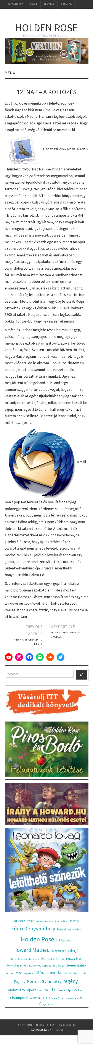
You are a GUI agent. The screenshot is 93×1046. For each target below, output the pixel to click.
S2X (40, 989)
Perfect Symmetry (44, 981)
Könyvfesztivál (16, 965)
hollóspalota (63, 940)
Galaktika (64, 929)
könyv (60, 959)
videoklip (56, 997)
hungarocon (58, 951)
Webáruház (15, 4)
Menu (10, 72)
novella (54, 972)
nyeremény (70, 973)
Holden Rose (46, 27)
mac (18, 973)
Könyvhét (35, 965)
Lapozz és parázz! (53, 965)
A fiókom (66, 4)
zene (78, 997)
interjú (73, 950)
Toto (44, 998)
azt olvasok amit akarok (47, 921)
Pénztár (49, 4)
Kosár (33, 4)
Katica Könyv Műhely (21, 959)
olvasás (82, 973)
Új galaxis (46, 1004)
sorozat (61, 990)
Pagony (19, 981)
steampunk (19, 997)
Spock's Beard (76, 990)
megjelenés (28, 973)
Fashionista (38, 1029)
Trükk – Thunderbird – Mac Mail (65, 634)
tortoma (35, 998)
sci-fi (50, 990)
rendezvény (16, 990)
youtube (69, 998)
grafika (76, 929)
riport (31, 990)
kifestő (36, 959)
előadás (64, 921)
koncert (47, 958)
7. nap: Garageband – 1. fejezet (28, 641)
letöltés (10, 973)
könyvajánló (73, 959)
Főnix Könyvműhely (33, 928)
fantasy (74, 921)
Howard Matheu (31, 949)
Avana (30, 921)
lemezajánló (76, 965)
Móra (40, 972)
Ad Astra (19, 921)
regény (70, 981)
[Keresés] (81, 675)
